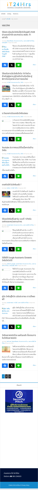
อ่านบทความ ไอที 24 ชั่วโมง (11, 473)
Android (9, 263)
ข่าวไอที (9, 82)
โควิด (22, 82)
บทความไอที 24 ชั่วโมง (28, 41)
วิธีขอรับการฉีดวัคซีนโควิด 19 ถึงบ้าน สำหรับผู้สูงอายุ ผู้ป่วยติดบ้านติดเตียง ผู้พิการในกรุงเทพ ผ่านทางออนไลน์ (17, 76)
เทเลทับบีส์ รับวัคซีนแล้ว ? (11, 184)
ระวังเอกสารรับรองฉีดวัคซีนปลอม (15, 113)
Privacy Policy (25, 485)
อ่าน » (34, 64)
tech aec (9, 341)
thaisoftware (10, 41)
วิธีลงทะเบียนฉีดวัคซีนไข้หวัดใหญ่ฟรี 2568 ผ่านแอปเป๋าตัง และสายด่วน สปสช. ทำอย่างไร (18, 34)
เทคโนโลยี (4, 42)
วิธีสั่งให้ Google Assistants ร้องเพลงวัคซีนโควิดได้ (17, 259)
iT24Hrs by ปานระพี (19, 5)
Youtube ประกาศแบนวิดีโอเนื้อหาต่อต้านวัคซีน (17, 149)
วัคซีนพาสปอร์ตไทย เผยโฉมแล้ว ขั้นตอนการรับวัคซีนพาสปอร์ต (19, 336)
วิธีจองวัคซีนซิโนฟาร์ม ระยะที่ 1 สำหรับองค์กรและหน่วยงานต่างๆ (16, 220)
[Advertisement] (19, 426)
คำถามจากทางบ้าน (18, 41)
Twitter (8, 188)
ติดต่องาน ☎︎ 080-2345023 (12, 476)
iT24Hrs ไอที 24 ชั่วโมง (14, 485)
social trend (10, 225)
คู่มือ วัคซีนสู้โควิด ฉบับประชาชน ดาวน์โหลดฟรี (18, 297)
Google (13, 263)
